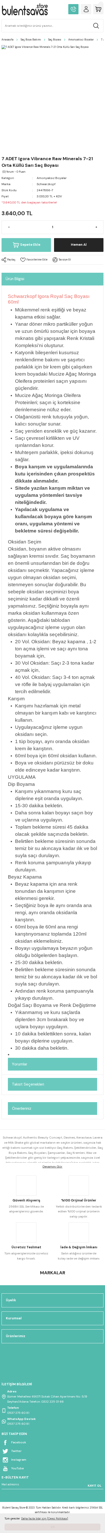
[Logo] (25, 9)
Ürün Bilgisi (15, 278)
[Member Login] (86, 9)
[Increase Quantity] (96, 227)
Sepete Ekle (30, 244)
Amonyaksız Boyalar (52, 178)
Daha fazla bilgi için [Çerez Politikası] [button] (44, 1518)
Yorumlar (19, 1064)
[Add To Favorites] (33, 259)
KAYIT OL (94, 1486)
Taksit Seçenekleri (28, 1084)
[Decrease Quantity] (9, 227)
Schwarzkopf (46, 184)
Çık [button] (53, 1526)
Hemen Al (79, 244)
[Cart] (98, 9)
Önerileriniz (21, 1108)
